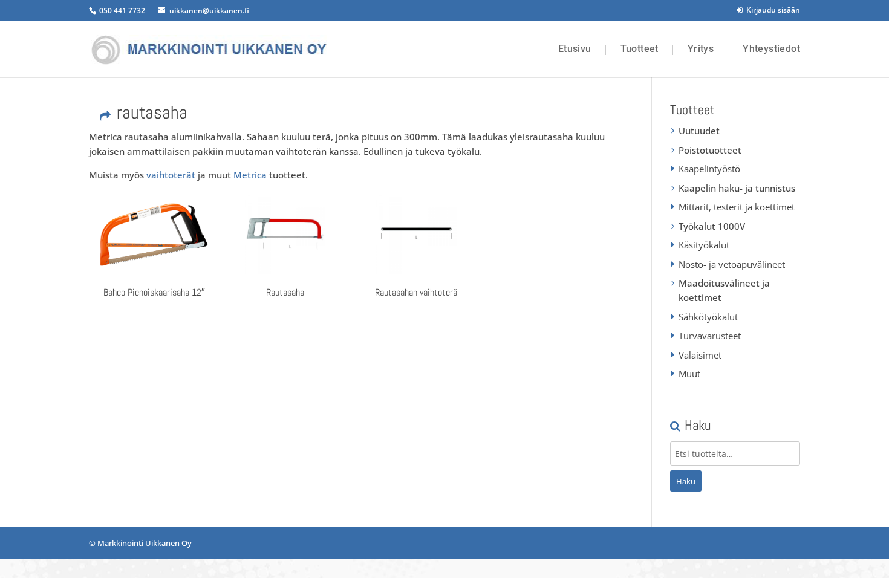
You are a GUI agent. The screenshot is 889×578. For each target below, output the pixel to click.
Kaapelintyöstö (709, 169)
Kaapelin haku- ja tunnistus (737, 188)
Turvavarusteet (710, 336)
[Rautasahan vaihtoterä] (416, 234)
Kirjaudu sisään (771, 10)
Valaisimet (700, 355)
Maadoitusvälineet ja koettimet (724, 290)
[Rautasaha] (284, 234)
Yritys (701, 49)
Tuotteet (639, 49)
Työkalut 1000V (712, 226)
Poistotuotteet (710, 150)
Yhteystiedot (771, 49)
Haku (685, 481)
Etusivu (574, 49)
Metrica (250, 175)
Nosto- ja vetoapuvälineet (732, 264)
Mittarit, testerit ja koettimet (737, 207)
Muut (689, 374)
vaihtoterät (170, 175)
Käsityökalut (704, 245)
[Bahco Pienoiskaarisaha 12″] (154, 234)
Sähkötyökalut (708, 317)
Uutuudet (699, 131)
